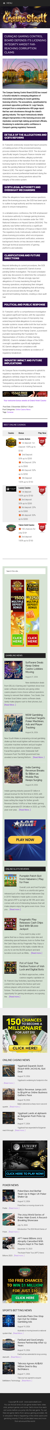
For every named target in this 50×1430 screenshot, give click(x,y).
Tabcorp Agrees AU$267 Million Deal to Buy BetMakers (30, 1366)
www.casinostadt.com (32, 1402)
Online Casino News (23, 409)
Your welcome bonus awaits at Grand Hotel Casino (25, 400)
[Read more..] (15, 909)
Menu (9, 3)
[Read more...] (9, 1083)
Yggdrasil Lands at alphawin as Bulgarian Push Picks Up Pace (32, 1116)
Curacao (10, 412)
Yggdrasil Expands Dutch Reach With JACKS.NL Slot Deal (31, 1069)
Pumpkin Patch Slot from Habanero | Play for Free (31, 879)
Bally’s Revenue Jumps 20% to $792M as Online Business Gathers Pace (32, 1092)
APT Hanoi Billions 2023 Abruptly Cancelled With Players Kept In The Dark (30, 1241)
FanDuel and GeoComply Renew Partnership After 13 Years (32, 1343)
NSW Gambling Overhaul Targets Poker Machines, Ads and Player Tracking (35, 721)
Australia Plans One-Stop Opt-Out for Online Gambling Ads (30, 1319)
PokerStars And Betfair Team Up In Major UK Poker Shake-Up (32, 1194)
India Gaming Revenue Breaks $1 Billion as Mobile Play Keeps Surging (34, 774)
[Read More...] (10, 705)
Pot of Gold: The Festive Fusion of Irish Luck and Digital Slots (31, 966)
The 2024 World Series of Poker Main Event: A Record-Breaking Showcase (32, 1217)
